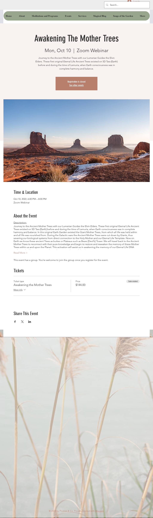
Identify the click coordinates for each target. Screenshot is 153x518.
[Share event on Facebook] (15, 321)
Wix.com (99, 510)
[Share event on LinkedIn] (29, 321)
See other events (76, 85)
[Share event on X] (22, 321)
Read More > (20, 252)
